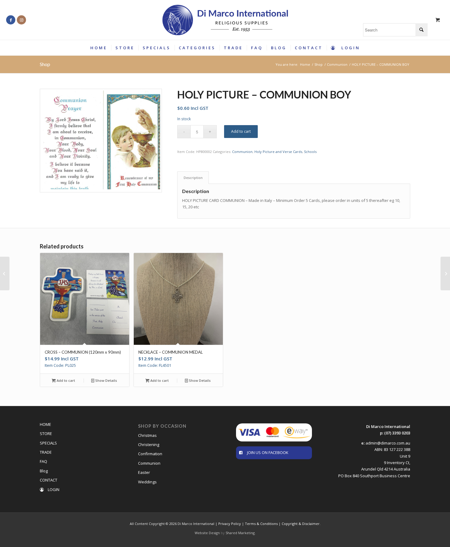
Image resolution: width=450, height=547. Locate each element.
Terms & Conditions (261, 523)
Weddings (147, 482)
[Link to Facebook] (10, 19)
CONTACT (48, 480)
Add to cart (241, 131)
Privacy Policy (229, 523)
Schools (310, 151)
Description (193, 177)
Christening (148, 444)
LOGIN (53, 489)
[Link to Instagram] (21, 19)
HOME (45, 424)
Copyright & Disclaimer (301, 523)
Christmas (147, 435)
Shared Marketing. (241, 532)
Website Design (207, 532)
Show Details (105, 380)
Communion (242, 151)
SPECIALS (48, 443)
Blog (44, 471)
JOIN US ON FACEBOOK (267, 452)
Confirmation (150, 453)
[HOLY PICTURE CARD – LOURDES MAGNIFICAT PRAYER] (4, 273)
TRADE (46, 452)
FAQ (43, 461)
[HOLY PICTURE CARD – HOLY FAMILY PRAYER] (445, 273)
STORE (46, 433)
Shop (45, 64)
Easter (144, 472)
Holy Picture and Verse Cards (278, 151)
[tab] (193, 177)
